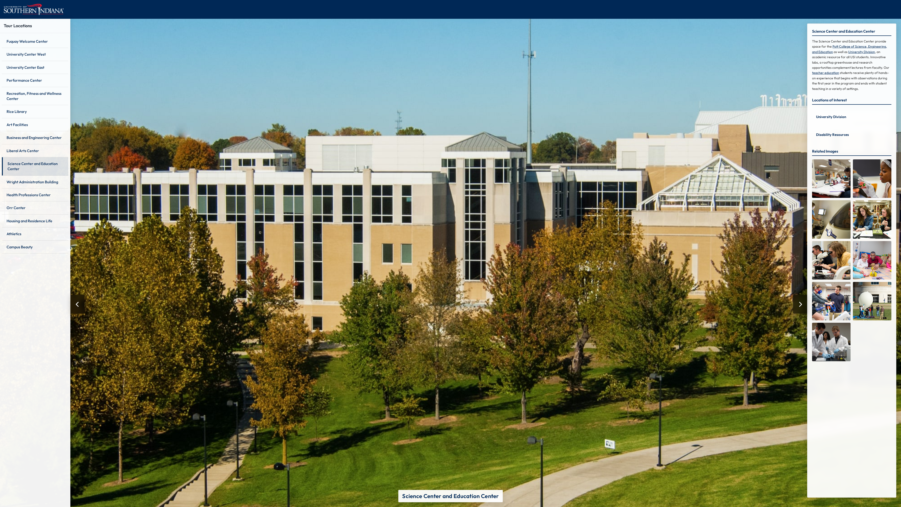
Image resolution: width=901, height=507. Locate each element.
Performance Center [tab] (24, 80)
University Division (861, 52)
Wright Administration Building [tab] (32, 182)
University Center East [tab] (25, 67)
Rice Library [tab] (17, 111)
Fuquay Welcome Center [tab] (27, 41)
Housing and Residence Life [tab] (29, 221)
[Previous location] (77, 304)
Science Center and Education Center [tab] (33, 166)
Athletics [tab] (14, 233)
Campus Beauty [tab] (20, 247)
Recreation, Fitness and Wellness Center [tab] (34, 96)
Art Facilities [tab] (17, 124)
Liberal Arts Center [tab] (23, 150)
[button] (851, 116)
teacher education (825, 73)
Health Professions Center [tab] (29, 194)
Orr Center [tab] (16, 207)
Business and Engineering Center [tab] (34, 137)
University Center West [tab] (26, 54)
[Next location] (800, 304)
